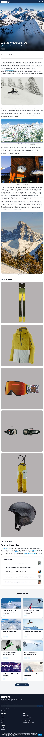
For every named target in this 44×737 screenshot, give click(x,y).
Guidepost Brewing (9, 70)
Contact (2, 727)
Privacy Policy (26, 715)
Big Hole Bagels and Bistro (30, 553)
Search (2, 722)
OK (40, 734)
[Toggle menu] (42, 1)
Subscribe (3, 729)
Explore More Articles (22, 684)
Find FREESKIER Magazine (28, 722)
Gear (2, 718)
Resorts (2, 720)
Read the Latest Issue (27, 720)
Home (2, 715)
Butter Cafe (34, 550)
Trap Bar (5, 548)
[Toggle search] (39, 2)
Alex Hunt (6, 45)
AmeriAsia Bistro (16, 551)
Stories (3, 48)
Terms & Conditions (27, 717)
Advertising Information (27, 718)
